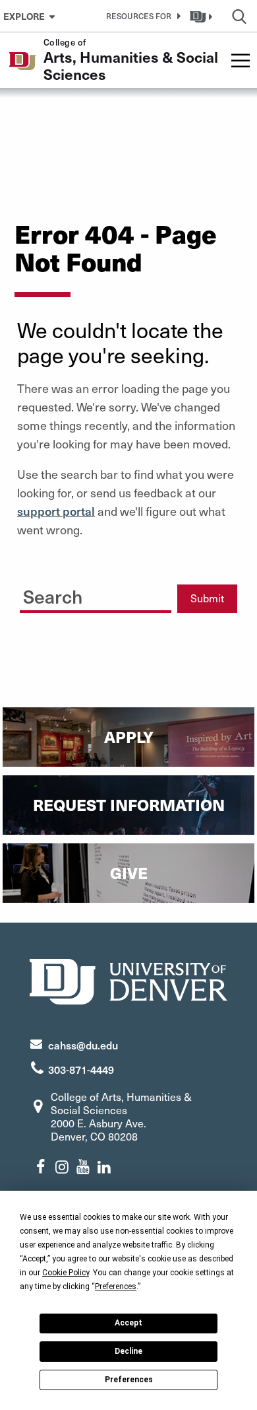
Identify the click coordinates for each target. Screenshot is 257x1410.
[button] (141, 16)
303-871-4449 (81, 1069)
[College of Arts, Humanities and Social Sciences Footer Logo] (128, 979)
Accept (128, 1322)
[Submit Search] (149, 594)
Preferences (129, 1379)
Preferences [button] (115, 1286)
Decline (128, 1351)
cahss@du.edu (83, 1045)
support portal (56, 511)
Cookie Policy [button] (65, 1272)
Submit (207, 598)
